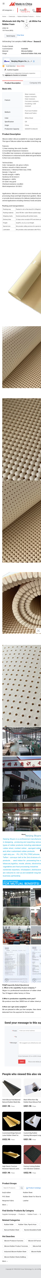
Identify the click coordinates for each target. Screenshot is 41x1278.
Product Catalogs (34, 1188)
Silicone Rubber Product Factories (16, 1246)
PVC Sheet (6, 1196)
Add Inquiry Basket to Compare (16, 75)
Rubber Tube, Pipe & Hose (27, 1224)
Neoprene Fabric (8, 1201)
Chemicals (12, 16)
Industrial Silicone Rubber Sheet (15, 1251)
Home (4, 16)
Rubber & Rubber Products (26, 16)
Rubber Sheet (27, 1192)
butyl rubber (6, 1192)
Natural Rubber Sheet (11, 1230)
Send (22, 1061)
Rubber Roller (9, 1224)
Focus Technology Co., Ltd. (28, 1269)
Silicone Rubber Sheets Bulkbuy (15, 1257)
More (4, 1261)
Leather (25, 1201)
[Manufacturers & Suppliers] (20, 4)
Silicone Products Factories (13, 1241)
